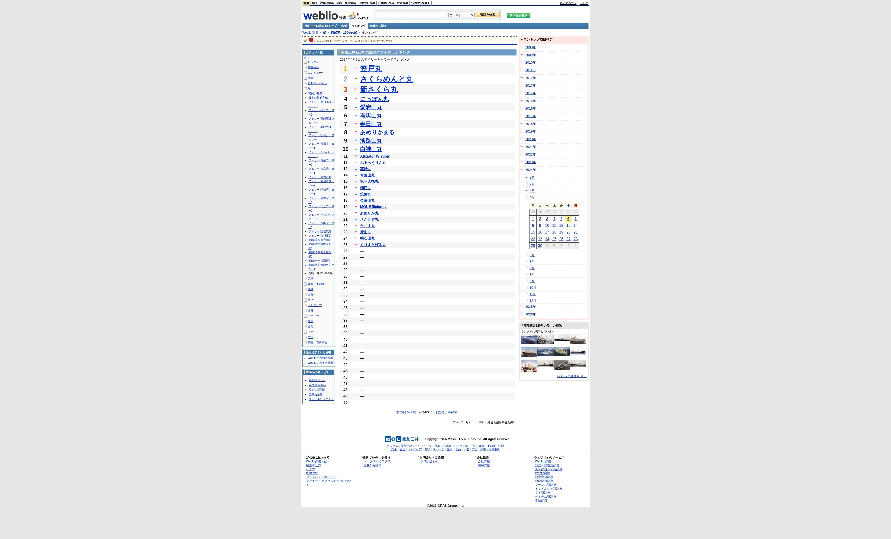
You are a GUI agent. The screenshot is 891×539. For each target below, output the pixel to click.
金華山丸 (367, 200)
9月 (532, 281)
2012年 (530, 78)
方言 (310, 337)
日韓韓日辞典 (386, 3)
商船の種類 (315, 93)
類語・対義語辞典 (323, 3)
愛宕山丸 (371, 107)
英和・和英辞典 (346, 3)
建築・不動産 (316, 284)
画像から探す (378, 26)
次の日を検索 (448, 412)
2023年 (530, 162)
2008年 (530, 47)
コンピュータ (316, 72)
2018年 (530, 124)
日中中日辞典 (366, 3)
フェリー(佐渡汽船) (320, 177)
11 (554, 225)
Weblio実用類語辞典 (320, 358)
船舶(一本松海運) (319, 260)
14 (576, 225)
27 (568, 239)
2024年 (530, 170)
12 (561, 225)
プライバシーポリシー (321, 477)
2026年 (530, 314)
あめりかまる (377, 132)
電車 (310, 78)
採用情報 (484, 465)
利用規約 (312, 473)
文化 (310, 294)
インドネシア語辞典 (548, 488)
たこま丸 (367, 226)
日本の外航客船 (318, 97)
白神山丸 (371, 149)
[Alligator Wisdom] (562, 355)
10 (547, 225)
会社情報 (484, 461)
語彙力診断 (316, 394)
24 (547, 239)
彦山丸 (365, 232)
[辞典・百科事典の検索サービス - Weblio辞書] (325, 18)
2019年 (530, 131)
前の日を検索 (406, 412)
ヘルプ (584, 3)
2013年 (530, 85)
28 (576, 239)
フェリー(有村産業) (320, 235)
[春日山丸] (562, 368)
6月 (532, 261)
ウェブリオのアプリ (377, 461)
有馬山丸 (371, 115)
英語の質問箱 (317, 389)
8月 (532, 274)
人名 (310, 332)
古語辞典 (402, 3)
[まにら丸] (545, 365)
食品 (310, 326)
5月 (532, 255)
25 (554, 239)
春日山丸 (371, 124)
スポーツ (313, 316)
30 (540, 246)
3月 (532, 191)
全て (306, 57)
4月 (532, 197)
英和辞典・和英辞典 (548, 469)
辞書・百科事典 (317, 342)
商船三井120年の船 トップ (321, 26)
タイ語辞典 (542, 492)
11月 (532, 294)
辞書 (306, 3)
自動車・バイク (317, 83)
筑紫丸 (365, 194)
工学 (310, 278)
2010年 (530, 62)
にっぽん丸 (374, 99)
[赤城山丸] (562, 340)
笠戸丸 (371, 68)
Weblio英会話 (317, 385)
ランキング (358, 26)
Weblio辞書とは (316, 461)
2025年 (530, 306)
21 (576, 232)
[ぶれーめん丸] (529, 370)
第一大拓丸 (369, 181)
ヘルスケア (315, 305)
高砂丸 (365, 169)
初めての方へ (568, 3)
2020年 (530, 139)
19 (561, 232)
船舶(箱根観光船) (319, 239)
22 (533, 239)
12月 (532, 300)
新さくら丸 (379, 89)
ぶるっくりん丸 (373, 163)
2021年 (530, 147)
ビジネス (313, 62)
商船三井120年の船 (344, 32)
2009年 (530, 55)
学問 (310, 289)
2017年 (530, 116)
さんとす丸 (369, 219)
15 (533, 232)
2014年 (530, 93)
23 (540, 239)
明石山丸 (367, 238)
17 (547, 232)
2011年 (530, 70)
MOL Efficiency (373, 207)
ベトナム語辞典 (545, 496)
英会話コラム (317, 380)
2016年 (530, 108)
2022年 (530, 154)
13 (568, 225)
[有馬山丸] (578, 365)
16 (540, 232)
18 (554, 232)
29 (533, 246)
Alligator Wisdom (375, 156)
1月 (532, 178)
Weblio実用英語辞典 (320, 362)
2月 (532, 184)
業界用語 (313, 67)
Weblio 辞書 (310, 32)
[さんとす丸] (545, 342)
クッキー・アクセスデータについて (328, 483)
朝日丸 (365, 188)
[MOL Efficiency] (529, 342)
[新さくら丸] (545, 355)
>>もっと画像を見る (572, 376)
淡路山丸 (371, 140)
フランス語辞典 (545, 485)
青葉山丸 (367, 175)
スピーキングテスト (321, 399)
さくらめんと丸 (386, 79)
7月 (532, 268)
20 (568, 232)
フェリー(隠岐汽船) (320, 231)
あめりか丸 (369, 213)
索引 (344, 26)
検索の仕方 (313, 465)
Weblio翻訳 (542, 473)
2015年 (530, 101)
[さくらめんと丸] (578, 353)
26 (561, 239)
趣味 (310, 310)
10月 (532, 287)
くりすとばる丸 (373, 245)
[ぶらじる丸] (578, 342)
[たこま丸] (529, 355)
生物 (310, 321)
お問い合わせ (430, 461)
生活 (310, 300)
